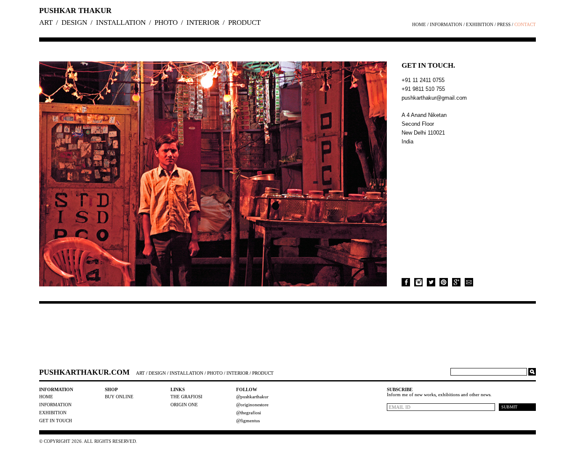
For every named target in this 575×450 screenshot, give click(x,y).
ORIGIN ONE (184, 404)
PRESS (504, 24)
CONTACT (525, 24)
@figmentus (248, 420)
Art (46, 22)
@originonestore (252, 404)
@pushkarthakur (252, 396)
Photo (166, 22)
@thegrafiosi (248, 412)
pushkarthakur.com (84, 372)
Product (244, 22)
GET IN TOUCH (55, 420)
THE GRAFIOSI (186, 396)
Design (74, 22)
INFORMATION (446, 24)
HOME (419, 24)
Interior (202, 22)
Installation (121, 22)
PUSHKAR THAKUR (75, 10)
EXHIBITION (479, 24)
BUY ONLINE (119, 396)
